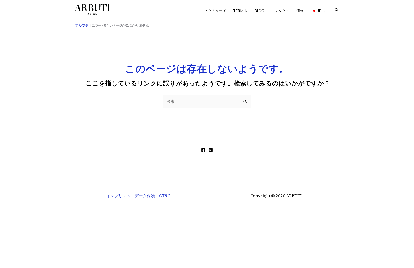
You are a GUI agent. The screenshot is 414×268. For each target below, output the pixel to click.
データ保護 (145, 195)
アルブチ (82, 25)
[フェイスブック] (203, 150)
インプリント (118, 195)
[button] (323, 10)
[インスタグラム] (210, 150)
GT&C (164, 195)
